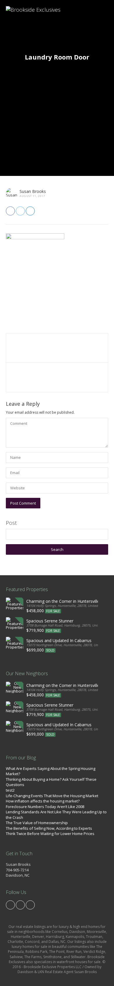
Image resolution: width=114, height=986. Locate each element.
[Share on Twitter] (20, 210)
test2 (10, 790)
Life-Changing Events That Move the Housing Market (52, 795)
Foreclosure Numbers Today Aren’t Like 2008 (45, 806)
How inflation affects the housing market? (43, 801)
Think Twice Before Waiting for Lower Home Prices (50, 833)
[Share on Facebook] (10, 210)
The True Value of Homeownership (37, 822)
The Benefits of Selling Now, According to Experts (49, 828)
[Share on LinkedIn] (30, 210)
